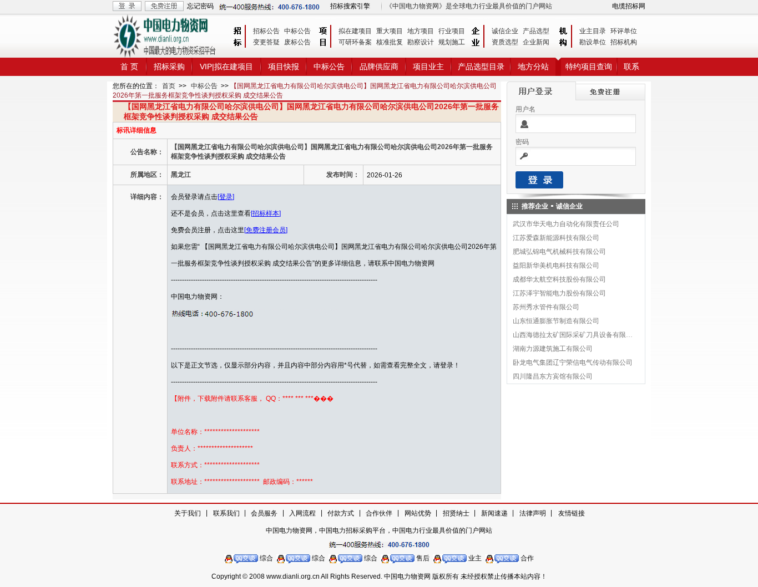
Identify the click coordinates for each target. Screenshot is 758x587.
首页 (168, 86)
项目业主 (428, 66)
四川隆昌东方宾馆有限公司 (553, 376)
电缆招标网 (628, 6)
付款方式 (340, 513)
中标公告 (297, 31)
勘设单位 (592, 42)
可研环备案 (355, 42)
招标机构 (623, 42)
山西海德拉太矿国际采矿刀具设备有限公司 (573, 335)
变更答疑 (266, 42)
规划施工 (451, 42)
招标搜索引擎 (350, 6)
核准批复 (389, 42)
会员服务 (264, 513)
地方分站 (533, 66)
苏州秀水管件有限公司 (546, 307)
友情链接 (571, 513)
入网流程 (302, 513)
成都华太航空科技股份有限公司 (559, 279)
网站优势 (418, 513)
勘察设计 (420, 42)
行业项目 (451, 31)
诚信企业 (505, 31)
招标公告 (266, 31)
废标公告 (297, 42)
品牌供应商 (379, 66)
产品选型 (536, 31)
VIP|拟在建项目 (226, 66)
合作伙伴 (379, 513)
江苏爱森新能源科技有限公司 (556, 238)
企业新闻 (536, 42)
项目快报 (283, 66)
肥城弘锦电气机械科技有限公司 (559, 252)
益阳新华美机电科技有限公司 (556, 265)
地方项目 (420, 31)
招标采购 (169, 66)
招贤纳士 (456, 513)
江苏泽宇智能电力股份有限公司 (559, 293)
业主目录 (592, 31)
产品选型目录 (481, 66)
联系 (631, 66)
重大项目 (389, 31)
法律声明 (532, 513)
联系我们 (226, 513)
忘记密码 (200, 6)
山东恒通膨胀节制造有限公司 (556, 321)
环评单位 (623, 31)
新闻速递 (494, 513)
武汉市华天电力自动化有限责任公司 (566, 224)
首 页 (129, 66)
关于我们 (187, 513)
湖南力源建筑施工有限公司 (553, 349)
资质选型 (505, 42)
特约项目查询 (588, 66)
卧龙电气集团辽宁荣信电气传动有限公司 (573, 362)
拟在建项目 (355, 31)
